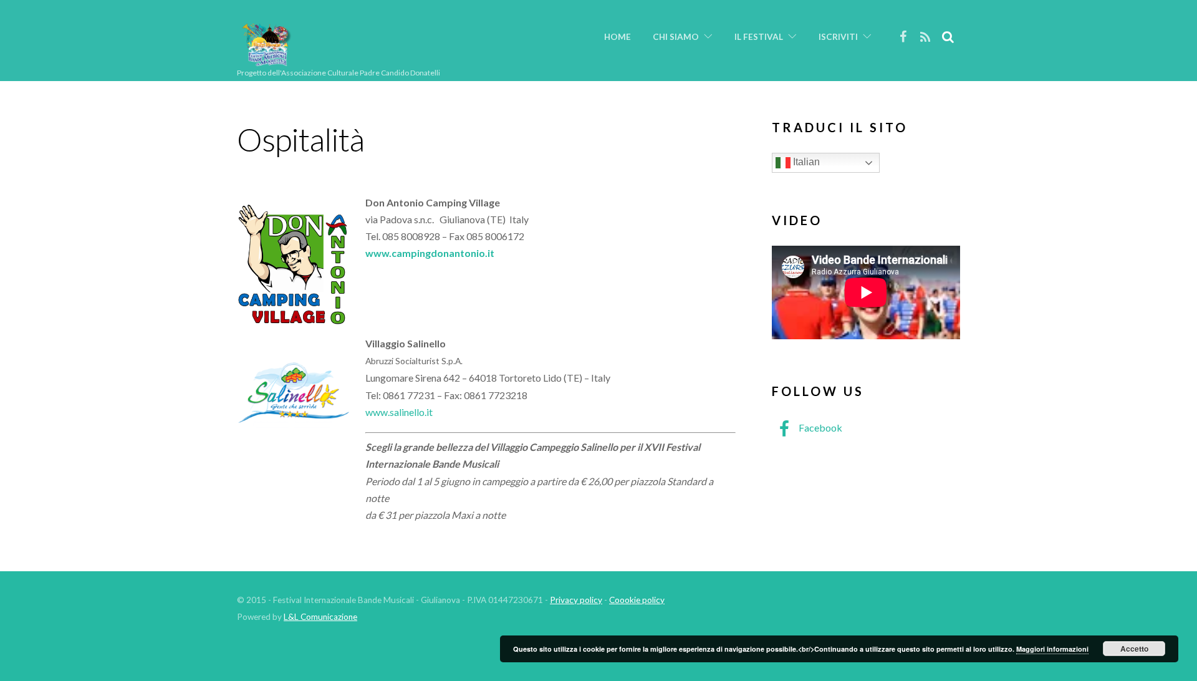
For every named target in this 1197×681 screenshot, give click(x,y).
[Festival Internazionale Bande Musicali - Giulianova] (266, 61)
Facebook (819, 427)
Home (617, 37)
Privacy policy (576, 600)
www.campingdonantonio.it (429, 253)
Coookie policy (637, 600)
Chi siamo (676, 37)
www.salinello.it (399, 412)
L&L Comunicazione (320, 617)
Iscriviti (838, 37)
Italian (805, 162)
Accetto (1134, 648)
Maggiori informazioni (1052, 649)
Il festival (758, 37)
